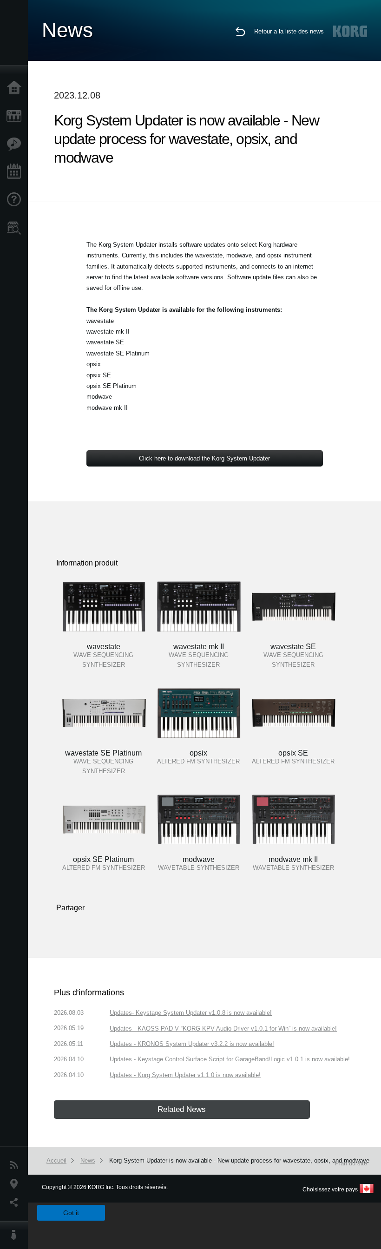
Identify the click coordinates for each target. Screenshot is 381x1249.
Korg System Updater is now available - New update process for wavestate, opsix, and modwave (239, 1160)
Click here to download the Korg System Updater (204, 458)
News (16, 1165)
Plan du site (351, 1163)
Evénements (16, 172)
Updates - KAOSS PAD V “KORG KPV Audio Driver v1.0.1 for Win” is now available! (223, 1028)
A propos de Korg (16, 1235)
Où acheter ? (16, 228)
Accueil (16, 88)
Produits (16, 116)
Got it (71, 1212)
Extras (16, 144)
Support (16, 200)
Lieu (16, 1184)
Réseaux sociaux (16, 1202)
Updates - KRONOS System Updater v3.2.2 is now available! (192, 1043)
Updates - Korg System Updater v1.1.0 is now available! (185, 1075)
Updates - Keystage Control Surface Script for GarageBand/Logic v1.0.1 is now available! (230, 1059)
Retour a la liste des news (289, 31)
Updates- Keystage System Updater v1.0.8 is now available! (191, 1012)
